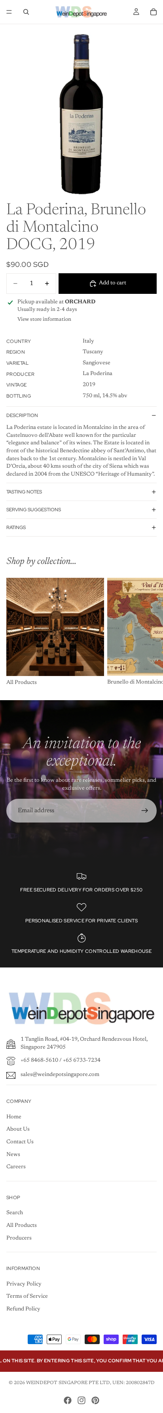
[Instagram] (81, 1400)
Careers (16, 1167)
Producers (19, 1238)
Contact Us (20, 1142)
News (13, 1155)
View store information (44, 319)
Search (14, 1213)
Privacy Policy (24, 1284)
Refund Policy (23, 1309)
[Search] (26, 12)
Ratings (16, 527)
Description (22, 415)
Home (13, 1117)
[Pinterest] (95, 1400)
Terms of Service (27, 1296)
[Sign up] (144, 810)
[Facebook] (67, 1400)
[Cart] (153, 12)
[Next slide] (148, 632)
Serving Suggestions (33, 510)
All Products (21, 1225)
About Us (18, 1129)
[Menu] (9, 12)
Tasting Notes (24, 492)
